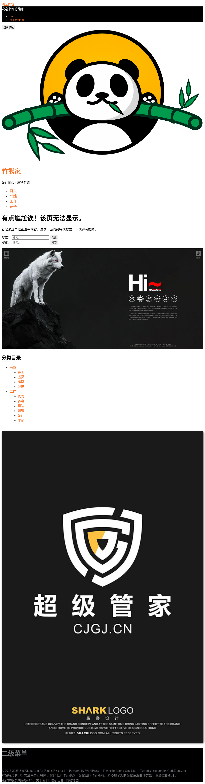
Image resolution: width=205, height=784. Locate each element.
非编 (21, 420)
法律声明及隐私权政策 (18, 780)
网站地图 (72, 780)
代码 (21, 396)
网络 (21, 410)
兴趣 (13, 367)
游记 (21, 386)
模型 (21, 382)
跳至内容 (8, 4)
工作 (13, 391)
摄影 (21, 377)
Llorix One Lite (126, 770)
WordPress (92, 770)
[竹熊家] (102, 160)
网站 (21, 406)
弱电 (21, 401)
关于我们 (42, 780)
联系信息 (57, 780)
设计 (21, 415)
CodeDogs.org (176, 770)
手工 (21, 372)
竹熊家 (11, 171)
